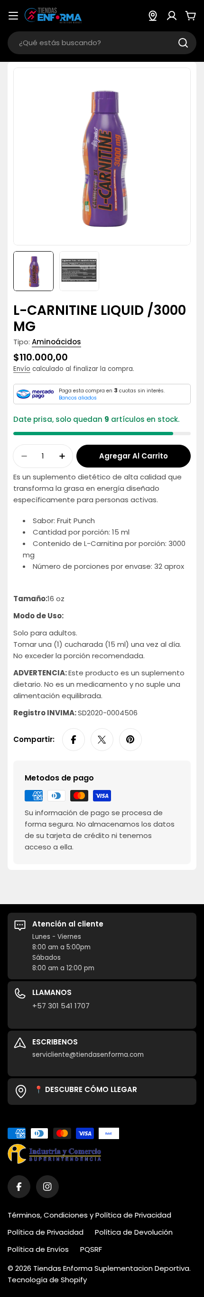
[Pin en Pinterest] (130, 739)
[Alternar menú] (13, 15)
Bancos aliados (78, 397)
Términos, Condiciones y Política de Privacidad (89, 1215)
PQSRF (91, 1249)
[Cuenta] (171, 15)
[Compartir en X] (102, 739)
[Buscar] (183, 43)
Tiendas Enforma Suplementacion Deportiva (111, 1268)
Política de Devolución (134, 1232)
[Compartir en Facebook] (73, 739)
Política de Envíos (38, 1249)
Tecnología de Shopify (47, 1280)
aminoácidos (56, 342)
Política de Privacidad (45, 1232)
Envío (21, 368)
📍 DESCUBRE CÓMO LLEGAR (85, 1089)
